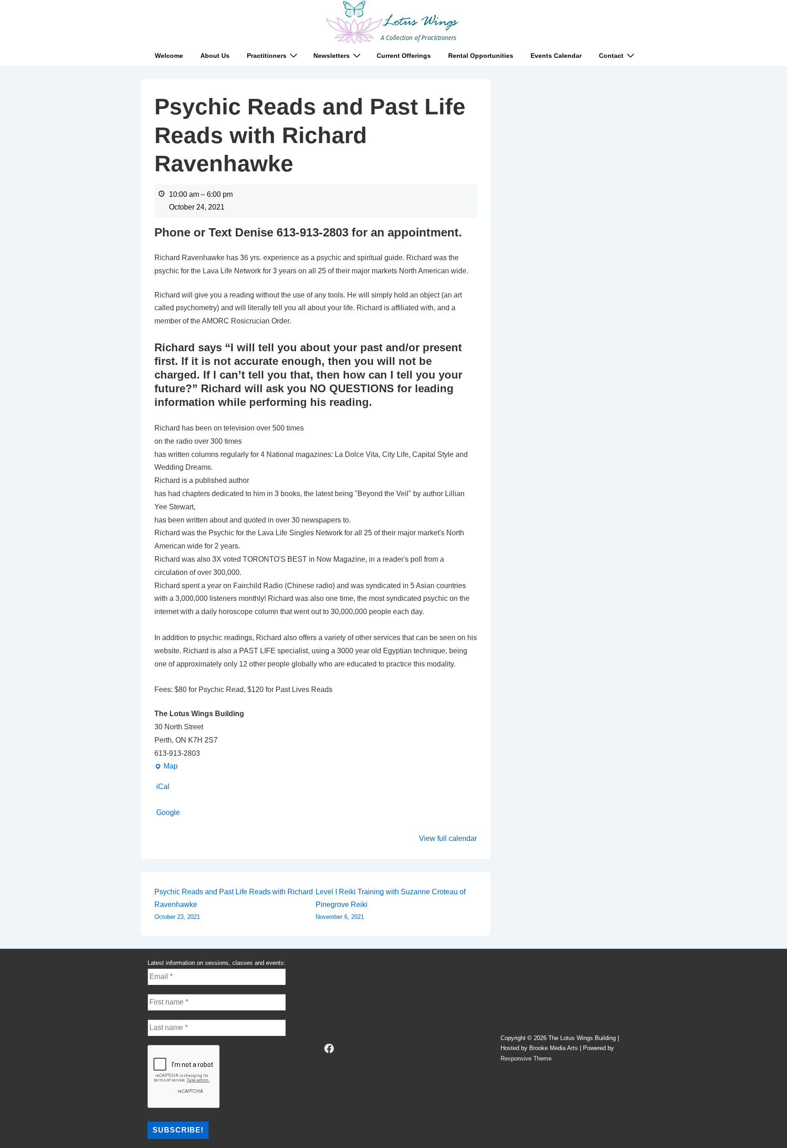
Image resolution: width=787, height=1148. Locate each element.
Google (168, 812)
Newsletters (331, 55)
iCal (162, 786)
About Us (215, 55)
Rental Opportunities (480, 55)
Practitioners (266, 55)
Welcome (169, 55)
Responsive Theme (526, 1058)
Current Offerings (404, 55)
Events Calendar (556, 55)
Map (166, 767)
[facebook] (329, 1048)
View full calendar (448, 838)
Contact (611, 55)
